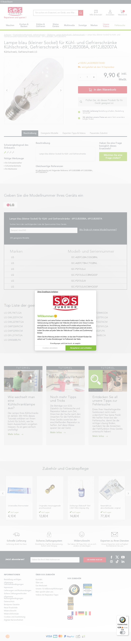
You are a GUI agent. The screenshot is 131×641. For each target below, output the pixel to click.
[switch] (122, 632)
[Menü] (126, 616)
